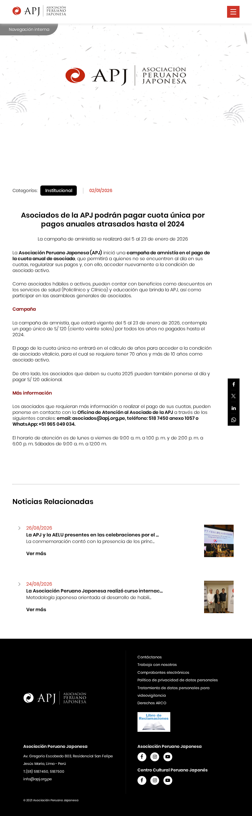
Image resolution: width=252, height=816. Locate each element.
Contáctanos (149, 657)
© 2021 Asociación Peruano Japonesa (50, 800)
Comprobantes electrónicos (163, 672)
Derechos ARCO (151, 703)
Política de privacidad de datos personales (177, 680)
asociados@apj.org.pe (98, 418)
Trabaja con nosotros (157, 664)
